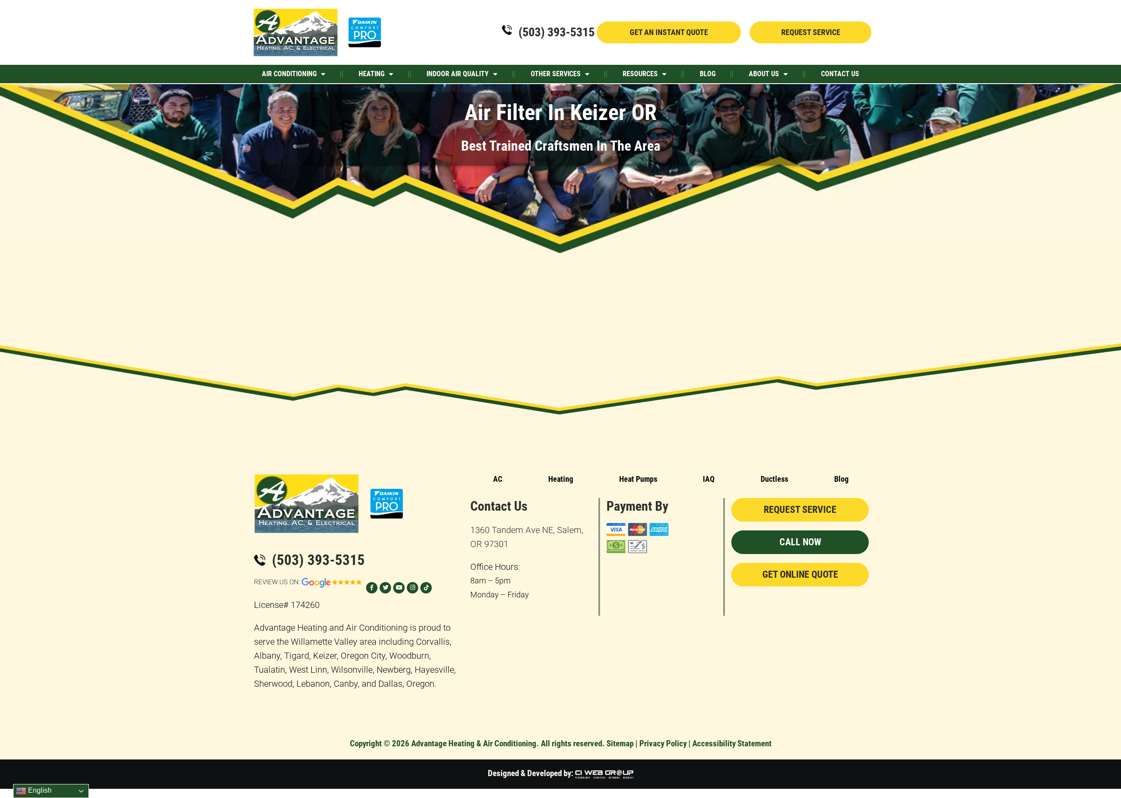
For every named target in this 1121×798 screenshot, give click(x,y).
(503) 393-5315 (556, 32)
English (39, 790)
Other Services (556, 74)
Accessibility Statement (732, 743)
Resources (640, 74)
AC (497, 479)
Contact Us (840, 74)
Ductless (774, 479)
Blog (708, 74)
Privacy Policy (663, 743)
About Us (764, 74)
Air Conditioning (289, 74)
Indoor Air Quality (458, 74)
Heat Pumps (638, 479)
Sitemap (620, 743)
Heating (371, 74)
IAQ (709, 479)
